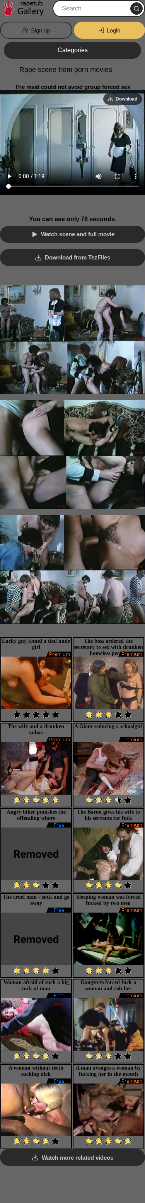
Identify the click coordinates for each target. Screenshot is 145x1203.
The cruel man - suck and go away (36, 900)
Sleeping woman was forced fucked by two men (108, 900)
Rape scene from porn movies (65, 69)
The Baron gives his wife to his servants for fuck (108, 815)
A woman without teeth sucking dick (36, 1071)
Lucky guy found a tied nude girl (36, 644)
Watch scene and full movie (77, 234)
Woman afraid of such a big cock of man (36, 985)
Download (126, 99)
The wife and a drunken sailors (36, 729)
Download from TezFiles (77, 257)
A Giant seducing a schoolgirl (108, 726)
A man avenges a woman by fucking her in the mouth (108, 1071)
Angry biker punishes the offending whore (36, 815)
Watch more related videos (77, 1157)
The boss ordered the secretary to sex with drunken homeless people (108, 647)
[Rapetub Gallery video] (25, 8)
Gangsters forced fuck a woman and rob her (108, 985)
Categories (73, 50)
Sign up (40, 30)
